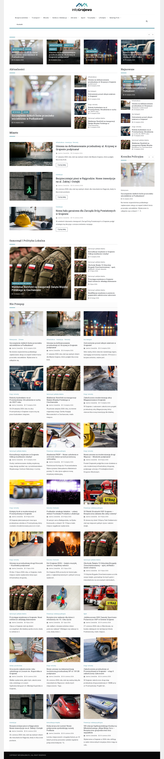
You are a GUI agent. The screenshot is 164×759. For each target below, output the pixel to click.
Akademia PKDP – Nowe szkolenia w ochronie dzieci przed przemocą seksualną (62, 456)
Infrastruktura (56, 45)
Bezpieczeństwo (21, 18)
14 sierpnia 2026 (95, 127)
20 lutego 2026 (94, 298)
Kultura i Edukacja (60, 18)
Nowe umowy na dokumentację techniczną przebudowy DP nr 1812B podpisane (63, 671)
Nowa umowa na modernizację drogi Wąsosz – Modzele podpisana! (99, 455)
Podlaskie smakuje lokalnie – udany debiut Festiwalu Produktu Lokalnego (63, 512)
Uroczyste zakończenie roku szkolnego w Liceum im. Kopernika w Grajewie (25, 671)
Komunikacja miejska (53, 722)
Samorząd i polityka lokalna (96, 118)
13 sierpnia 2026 (95, 257)
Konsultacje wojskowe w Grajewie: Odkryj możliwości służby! (101, 253)
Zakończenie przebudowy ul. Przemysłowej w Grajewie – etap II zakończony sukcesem (99, 671)
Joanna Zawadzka (63, 153)
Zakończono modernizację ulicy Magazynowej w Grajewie (98, 399)
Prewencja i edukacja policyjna (56, 451)
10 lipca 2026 (94, 271)
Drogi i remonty (130, 49)
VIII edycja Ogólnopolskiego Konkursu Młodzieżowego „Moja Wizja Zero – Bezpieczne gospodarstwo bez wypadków (100, 729)
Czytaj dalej (62, 165)
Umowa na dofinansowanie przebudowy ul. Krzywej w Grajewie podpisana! (62, 54)
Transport (36, 18)
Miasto (46, 18)
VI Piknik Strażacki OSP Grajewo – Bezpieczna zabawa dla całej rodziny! (100, 512)
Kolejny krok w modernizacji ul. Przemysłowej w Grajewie (23, 512)
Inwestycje (68, 45)
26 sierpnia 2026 (127, 199)
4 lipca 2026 (93, 284)
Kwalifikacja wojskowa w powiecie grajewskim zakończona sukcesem (102, 294)
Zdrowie (74, 18)
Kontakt (20, 24)
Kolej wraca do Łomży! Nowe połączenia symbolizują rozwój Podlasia (60, 728)
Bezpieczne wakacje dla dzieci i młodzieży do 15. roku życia (60, 618)
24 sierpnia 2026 (95, 86)
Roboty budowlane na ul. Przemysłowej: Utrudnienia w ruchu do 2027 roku (137, 54)
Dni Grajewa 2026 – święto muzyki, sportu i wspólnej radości (62, 564)
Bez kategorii (92, 51)
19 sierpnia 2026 (95, 113)
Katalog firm (114, 18)
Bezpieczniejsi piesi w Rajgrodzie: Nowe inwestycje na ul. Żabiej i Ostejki (26, 727)
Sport (83, 18)
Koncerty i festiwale (53, 508)
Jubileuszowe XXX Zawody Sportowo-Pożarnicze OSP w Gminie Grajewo (100, 618)
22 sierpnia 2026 (95, 99)
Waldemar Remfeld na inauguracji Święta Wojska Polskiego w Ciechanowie (101, 123)
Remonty (53, 49)
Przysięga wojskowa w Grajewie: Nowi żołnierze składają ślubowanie (102, 280)
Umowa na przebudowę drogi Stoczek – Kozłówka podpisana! (26, 564)
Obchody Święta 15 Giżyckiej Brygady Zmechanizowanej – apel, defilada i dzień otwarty (101, 267)
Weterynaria (17, 49)
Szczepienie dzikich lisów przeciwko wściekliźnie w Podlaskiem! (25, 54)
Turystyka (91, 18)
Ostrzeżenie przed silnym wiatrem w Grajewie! (98, 55)
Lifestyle (102, 18)
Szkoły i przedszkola (15, 666)
